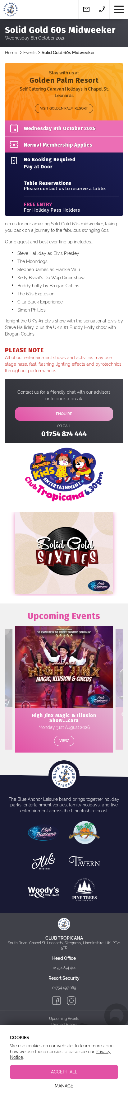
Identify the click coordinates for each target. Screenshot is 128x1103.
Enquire (64, 414)
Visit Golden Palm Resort (64, 108)
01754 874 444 (64, 433)
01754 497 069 (64, 988)
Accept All (64, 1071)
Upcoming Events (64, 1018)
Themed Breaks (64, 1024)
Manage (64, 1085)
